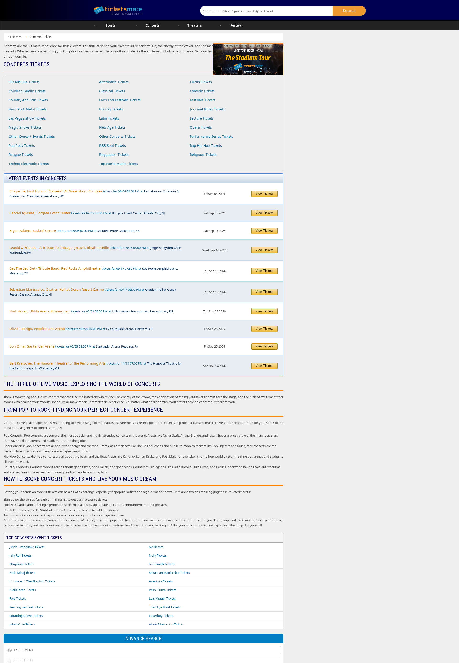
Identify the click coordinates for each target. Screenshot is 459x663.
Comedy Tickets (202, 91)
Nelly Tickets (158, 555)
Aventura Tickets (161, 581)
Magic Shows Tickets (25, 127)
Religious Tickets (203, 154)
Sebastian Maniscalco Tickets (169, 572)
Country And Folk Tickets (28, 100)
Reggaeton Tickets (114, 154)
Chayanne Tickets (21, 564)
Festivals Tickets (202, 100)
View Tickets (264, 193)
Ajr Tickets (156, 547)
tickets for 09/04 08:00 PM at (94, 193)
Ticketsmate (141, 10)
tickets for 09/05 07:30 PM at (74, 230)
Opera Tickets (201, 127)
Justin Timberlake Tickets (26, 547)
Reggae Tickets (21, 154)
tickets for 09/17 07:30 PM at (93, 270)
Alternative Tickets (114, 82)
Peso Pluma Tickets (162, 590)
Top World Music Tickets (118, 163)
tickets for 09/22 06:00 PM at (91, 311)
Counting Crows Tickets (26, 616)
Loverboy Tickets (161, 616)
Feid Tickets (17, 598)
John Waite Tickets (22, 624)
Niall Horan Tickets (22, 590)
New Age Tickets (112, 127)
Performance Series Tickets (211, 136)
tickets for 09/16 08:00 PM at (95, 250)
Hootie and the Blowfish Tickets (32, 581)
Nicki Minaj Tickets (22, 572)
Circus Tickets (201, 82)
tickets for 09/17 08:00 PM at (92, 291)
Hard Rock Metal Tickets (28, 109)
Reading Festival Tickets (26, 607)
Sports (110, 25)
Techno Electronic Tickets (29, 163)
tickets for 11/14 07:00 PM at (95, 365)
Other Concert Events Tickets (32, 136)
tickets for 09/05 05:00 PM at (87, 213)
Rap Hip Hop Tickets (206, 145)
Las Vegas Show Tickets (27, 118)
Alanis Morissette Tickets (166, 624)
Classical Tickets (112, 91)
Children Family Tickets (27, 91)
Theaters (194, 25)
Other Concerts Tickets (117, 136)
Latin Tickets (109, 118)
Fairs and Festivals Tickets (120, 100)
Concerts (152, 25)
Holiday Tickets (111, 109)
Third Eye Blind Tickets (164, 607)
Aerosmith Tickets (161, 564)
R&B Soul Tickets (112, 145)
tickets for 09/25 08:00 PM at (73, 346)
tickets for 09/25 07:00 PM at (81, 328)
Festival (236, 25)
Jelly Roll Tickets (20, 555)
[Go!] (349, 11)
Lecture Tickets (202, 118)
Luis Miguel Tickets (162, 598)
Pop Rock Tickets (22, 145)
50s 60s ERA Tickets (24, 82)
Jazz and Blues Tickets (207, 109)
